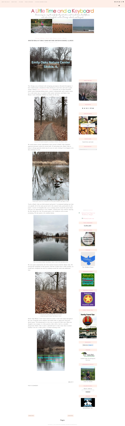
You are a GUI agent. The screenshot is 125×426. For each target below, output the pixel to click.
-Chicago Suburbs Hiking (41, 1)
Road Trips (14, 1)
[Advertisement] (88, 57)
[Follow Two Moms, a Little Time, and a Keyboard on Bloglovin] (88, 345)
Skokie (65, 38)
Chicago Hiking (40, 38)
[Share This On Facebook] (69, 382)
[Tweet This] (71, 382)
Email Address (88, 388)
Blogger (91, 210)
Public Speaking (29, 1)
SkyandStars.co (73, 424)
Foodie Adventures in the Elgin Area (88, 125)
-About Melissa (5, 1)
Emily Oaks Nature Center (54, 38)
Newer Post (31, 415)
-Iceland (21, 1)
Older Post (70, 415)
